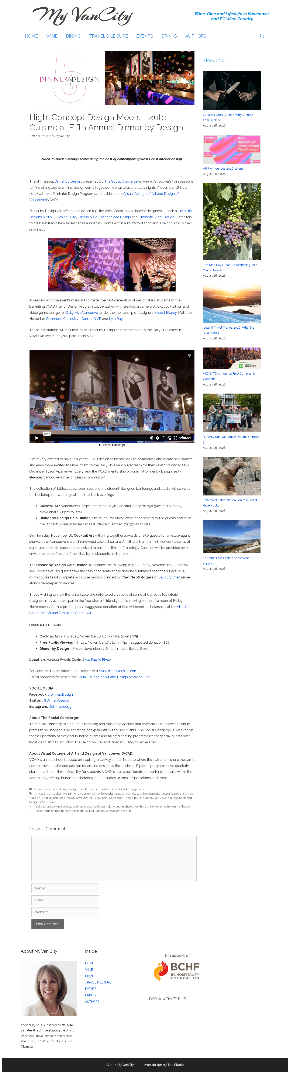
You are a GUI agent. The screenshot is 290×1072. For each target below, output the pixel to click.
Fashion (94, 789)
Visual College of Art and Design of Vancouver (113, 677)
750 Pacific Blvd (96, 660)
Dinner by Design (68, 181)
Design (72, 789)
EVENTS (144, 36)
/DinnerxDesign (60, 694)
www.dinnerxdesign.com (118, 671)
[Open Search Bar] (262, 36)
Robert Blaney (165, 313)
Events (83, 789)
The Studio (176, 1065)
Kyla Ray (115, 319)
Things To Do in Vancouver (141, 797)
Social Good (119, 789)
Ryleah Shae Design (115, 217)
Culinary (61, 789)
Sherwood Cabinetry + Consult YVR (73, 319)
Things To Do (136, 789)
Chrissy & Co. (88, 217)
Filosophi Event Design (156, 217)
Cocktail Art (59, 793)
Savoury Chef (169, 577)
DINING (73, 36)
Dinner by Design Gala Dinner (111, 793)
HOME (31, 36)
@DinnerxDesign (56, 700)
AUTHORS (195, 36)
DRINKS (169, 36)
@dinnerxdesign (61, 707)
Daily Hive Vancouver (82, 313)
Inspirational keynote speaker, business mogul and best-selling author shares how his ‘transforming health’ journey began (112, 806)
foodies (104, 789)
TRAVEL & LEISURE (108, 36)
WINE (52, 36)
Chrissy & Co (42, 793)
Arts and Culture (44, 789)
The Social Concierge (121, 181)
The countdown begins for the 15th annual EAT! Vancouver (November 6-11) (83, 810)
